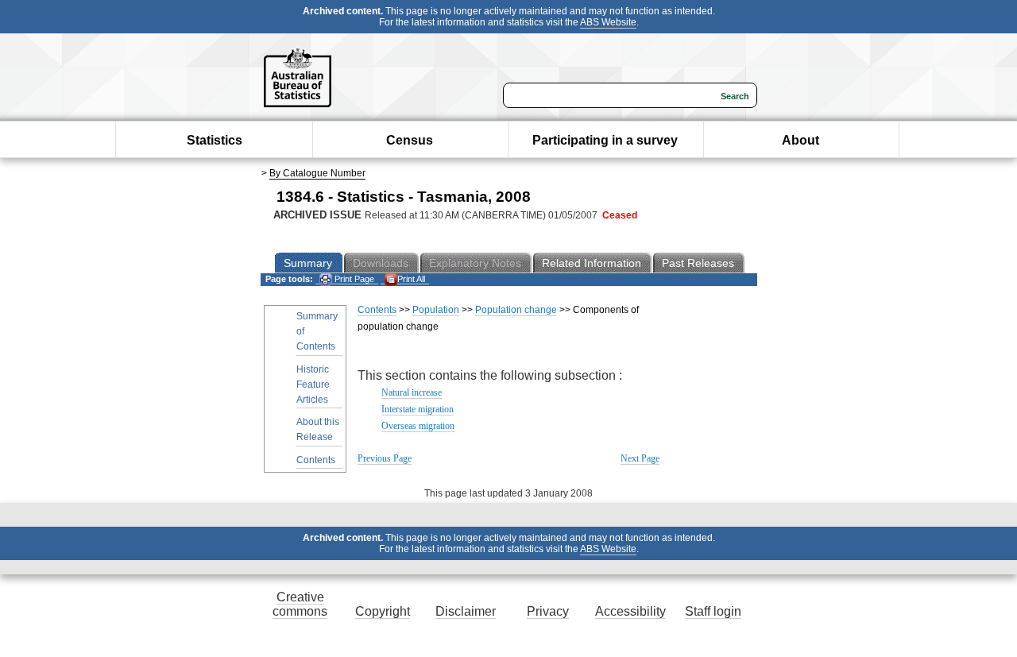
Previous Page (385, 458)
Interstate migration (417, 409)
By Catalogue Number (317, 173)
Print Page (353, 279)
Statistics (214, 140)
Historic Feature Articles (313, 384)
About (800, 140)
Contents (315, 460)
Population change (516, 309)
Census (409, 140)
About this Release (317, 429)
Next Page (640, 458)
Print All (411, 279)
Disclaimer (465, 611)
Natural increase (411, 392)
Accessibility (630, 611)
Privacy (548, 611)
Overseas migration (417, 425)
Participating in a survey (605, 140)
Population (435, 309)
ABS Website (608, 22)
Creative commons (300, 604)
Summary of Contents (317, 331)
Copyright (382, 611)
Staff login (713, 611)
